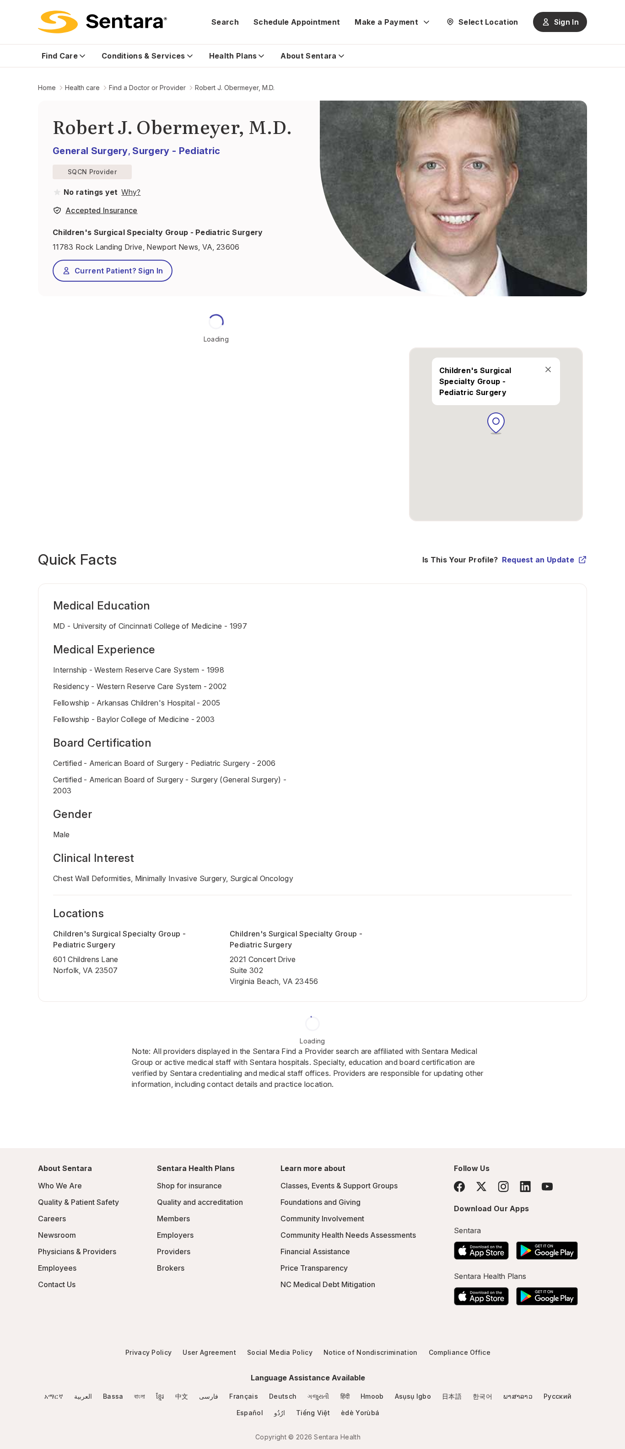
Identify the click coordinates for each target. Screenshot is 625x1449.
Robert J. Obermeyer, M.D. (235, 87)
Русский (557, 1396)
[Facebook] (459, 1186)
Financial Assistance (315, 1251)
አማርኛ (53, 1396)
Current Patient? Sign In (119, 270)
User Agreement (209, 1352)
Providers (173, 1251)
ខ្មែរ (160, 1396)
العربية (83, 1396)
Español (250, 1413)
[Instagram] (503, 1186)
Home (47, 87)
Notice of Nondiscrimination (370, 1352)
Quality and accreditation (200, 1202)
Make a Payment (386, 22)
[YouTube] (547, 1186)
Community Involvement (322, 1218)
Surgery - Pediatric (176, 150)
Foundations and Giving (320, 1202)
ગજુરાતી (318, 1396)
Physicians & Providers (77, 1251)
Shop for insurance (189, 1185)
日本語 (452, 1396)
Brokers (170, 1268)
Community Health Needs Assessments (348, 1235)
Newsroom (57, 1235)
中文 (182, 1396)
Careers (52, 1218)
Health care (82, 87)
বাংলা (139, 1396)
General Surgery (90, 150)
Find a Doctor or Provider (147, 87)
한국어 (482, 1396)
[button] (496, 423)
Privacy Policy (148, 1352)
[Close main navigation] (547, 369)
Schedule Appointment (296, 22)
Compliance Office (459, 1352)
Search (225, 22)
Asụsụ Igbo (413, 1396)
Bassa (113, 1396)
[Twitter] (481, 1186)
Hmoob (372, 1396)
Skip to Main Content (13, 13)
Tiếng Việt (313, 1413)
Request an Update (538, 559)
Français (243, 1396)
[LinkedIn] (525, 1186)
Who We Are (60, 1185)
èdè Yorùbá (360, 1413)
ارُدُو (279, 1413)
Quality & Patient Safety (78, 1202)
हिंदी (345, 1396)
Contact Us (56, 1284)
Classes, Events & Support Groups (339, 1185)
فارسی (208, 1396)
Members (173, 1218)
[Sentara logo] (102, 22)
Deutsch (282, 1396)
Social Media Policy (279, 1352)
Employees (57, 1268)
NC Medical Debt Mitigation (327, 1284)
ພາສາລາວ (518, 1396)
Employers (175, 1235)
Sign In (566, 22)
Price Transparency (314, 1268)
